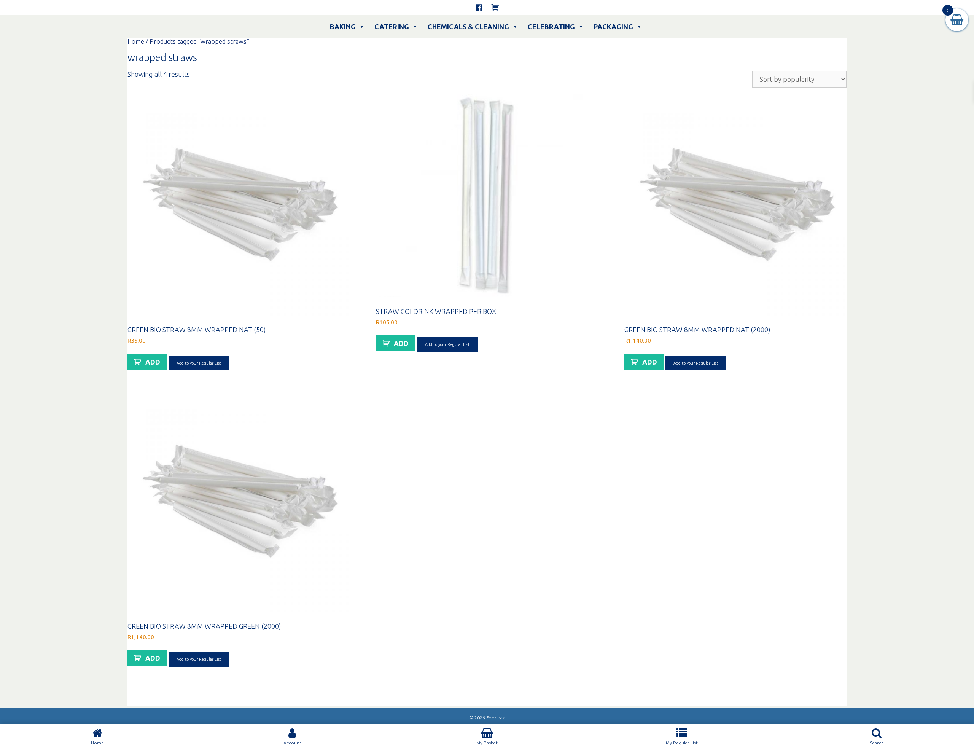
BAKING (343, 26)
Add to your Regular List (199, 363)
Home (135, 41)
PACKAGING (613, 26)
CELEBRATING (551, 26)
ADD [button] (152, 362)
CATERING (391, 26)
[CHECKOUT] (495, 7)
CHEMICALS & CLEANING (468, 26)
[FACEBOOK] (479, 7)
